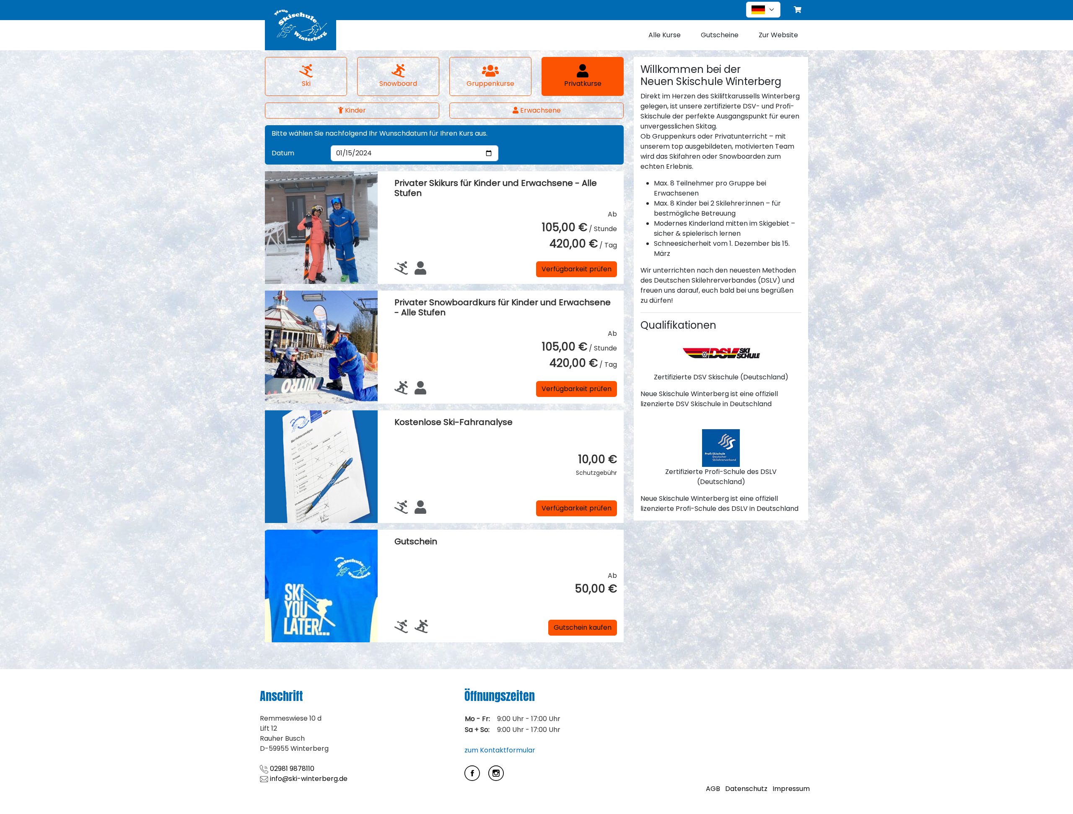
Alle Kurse (664, 35)
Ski (306, 83)
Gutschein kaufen (583, 627)
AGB (713, 788)
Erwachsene (539, 110)
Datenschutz (746, 788)
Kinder (354, 110)
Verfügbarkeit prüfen (577, 269)
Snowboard (398, 83)
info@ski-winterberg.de (307, 778)
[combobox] (763, 10)
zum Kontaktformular (499, 750)
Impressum (791, 788)
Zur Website (778, 35)
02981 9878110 (291, 768)
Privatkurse (582, 83)
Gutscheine (720, 35)
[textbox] (758, 10)
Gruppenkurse (490, 83)
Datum (283, 153)
